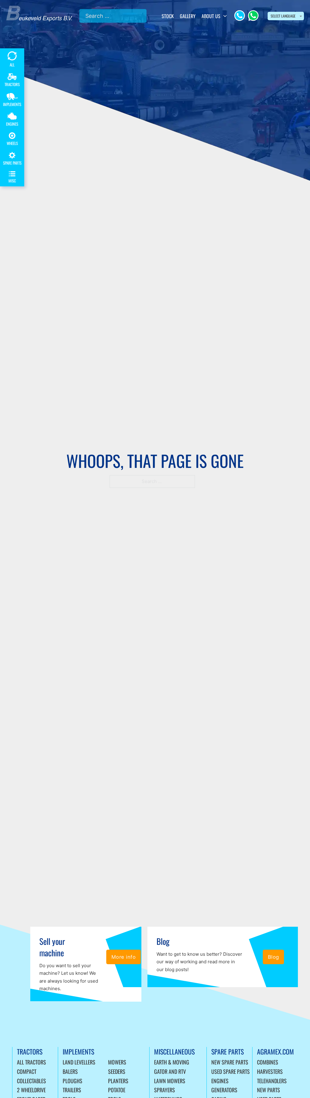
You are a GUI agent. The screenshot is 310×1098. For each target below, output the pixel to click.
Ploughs (72, 1081)
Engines (220, 1081)
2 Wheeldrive (31, 1090)
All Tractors (31, 1062)
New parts (268, 1090)
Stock (168, 16)
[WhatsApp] (253, 15)
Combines (267, 1062)
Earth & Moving (171, 1062)
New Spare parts (229, 1062)
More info (123, 957)
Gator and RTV (170, 1071)
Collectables (31, 1081)
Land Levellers (79, 1062)
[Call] (239, 15)
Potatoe (116, 1090)
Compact (26, 1071)
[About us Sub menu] (225, 16)
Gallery (188, 16)
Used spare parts (230, 1071)
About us (211, 16)
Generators (224, 1090)
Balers (70, 1071)
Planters (118, 1081)
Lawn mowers (169, 1081)
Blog (273, 957)
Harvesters (270, 1071)
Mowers (117, 1062)
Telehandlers (272, 1081)
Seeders (116, 1071)
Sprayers (164, 1090)
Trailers (72, 1090)
